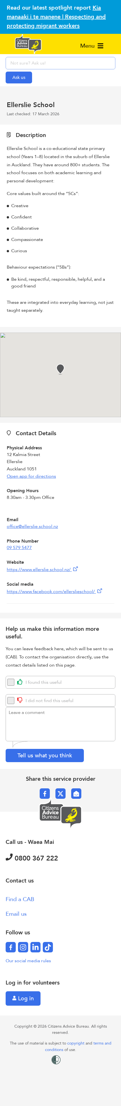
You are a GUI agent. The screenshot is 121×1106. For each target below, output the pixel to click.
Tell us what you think (44, 755)
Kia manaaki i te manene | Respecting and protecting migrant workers (56, 17)
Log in (25, 998)
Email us (16, 914)
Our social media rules (28, 961)
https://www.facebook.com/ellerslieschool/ (51, 592)
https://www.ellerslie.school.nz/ (39, 570)
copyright (76, 1043)
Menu (88, 46)
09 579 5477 (19, 548)
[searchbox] (60, 63)
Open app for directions (31, 476)
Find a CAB (20, 899)
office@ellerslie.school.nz (32, 526)
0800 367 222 (35, 858)
